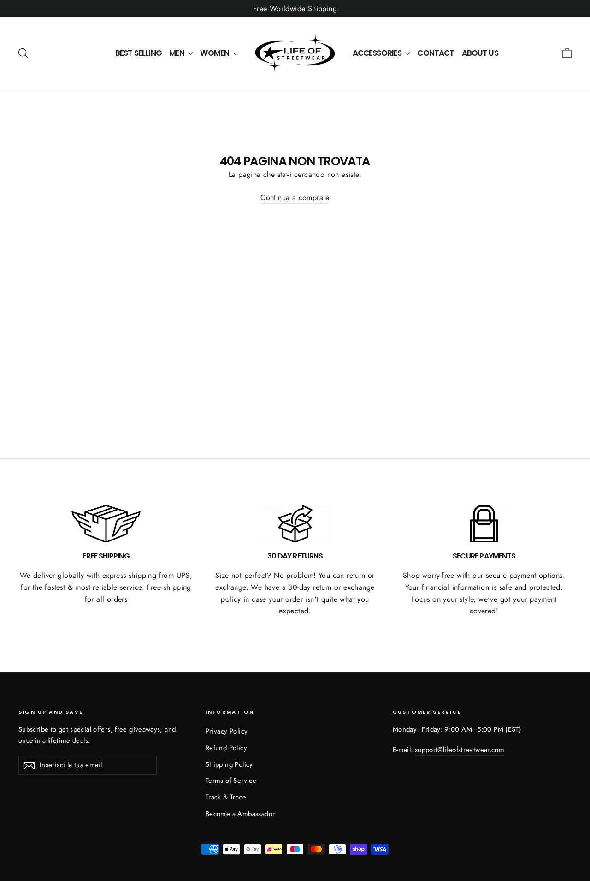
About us (480, 53)
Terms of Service (231, 780)
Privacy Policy (227, 731)
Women (215, 53)
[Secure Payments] (484, 524)
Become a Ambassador (240, 814)
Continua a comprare (295, 197)
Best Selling (138, 53)
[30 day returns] (295, 524)
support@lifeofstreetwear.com (459, 750)
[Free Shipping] (106, 524)
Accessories (378, 53)
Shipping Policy (229, 764)
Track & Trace (226, 797)
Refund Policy (226, 748)
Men (177, 53)
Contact (435, 53)
